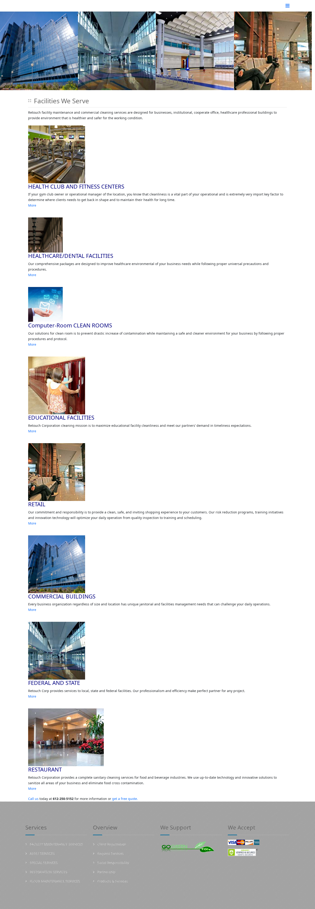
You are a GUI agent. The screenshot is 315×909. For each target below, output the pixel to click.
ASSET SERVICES (42, 853)
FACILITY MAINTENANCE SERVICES (56, 844)
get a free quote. (125, 798)
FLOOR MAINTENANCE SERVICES (54, 881)
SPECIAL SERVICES (43, 862)
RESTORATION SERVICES (48, 872)
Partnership (106, 872)
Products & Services (112, 881)
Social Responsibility (112, 862)
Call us (33, 798)
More (32, 205)
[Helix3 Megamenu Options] (287, 6)
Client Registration (111, 844)
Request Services (110, 853)
